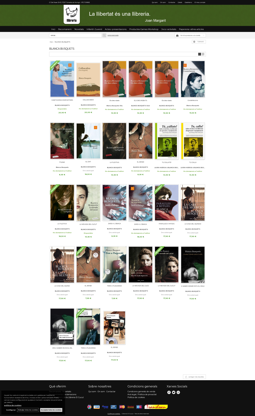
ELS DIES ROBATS (140, 100)
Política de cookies (136, 397)
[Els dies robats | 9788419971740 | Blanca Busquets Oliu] (114, 79)
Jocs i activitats (168, 29)
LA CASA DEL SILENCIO (193, 224)
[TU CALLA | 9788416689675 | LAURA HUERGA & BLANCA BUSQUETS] (192, 141)
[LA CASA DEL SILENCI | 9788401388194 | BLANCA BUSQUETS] (62, 264)
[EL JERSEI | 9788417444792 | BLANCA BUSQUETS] (140, 140)
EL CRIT (88, 162)
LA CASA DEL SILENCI (62, 286)
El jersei (62, 162)
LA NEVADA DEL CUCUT (88, 224)
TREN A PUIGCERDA (114, 286)
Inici (53, 29)
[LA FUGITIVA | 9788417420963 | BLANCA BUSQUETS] (114, 141)
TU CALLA (192, 162)
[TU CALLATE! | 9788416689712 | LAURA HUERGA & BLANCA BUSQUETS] (166, 141)
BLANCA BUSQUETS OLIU (140, 106)
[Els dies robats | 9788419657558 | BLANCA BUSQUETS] (166, 79)
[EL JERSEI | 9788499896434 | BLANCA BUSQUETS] (88, 264)
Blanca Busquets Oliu (114, 106)
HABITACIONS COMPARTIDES (62, 100)
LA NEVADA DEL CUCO (140, 286)
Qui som (155, 2)
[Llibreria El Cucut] (127, 15)
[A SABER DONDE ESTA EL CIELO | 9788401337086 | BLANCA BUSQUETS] (192, 264)
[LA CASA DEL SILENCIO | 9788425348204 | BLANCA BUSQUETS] (192, 202)
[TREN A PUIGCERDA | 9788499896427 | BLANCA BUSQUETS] (114, 264)
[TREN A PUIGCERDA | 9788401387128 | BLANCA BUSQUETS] (88, 326)
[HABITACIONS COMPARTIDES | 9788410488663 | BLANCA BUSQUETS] (62, 79)
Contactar (171, 2)
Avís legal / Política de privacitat (142, 394)
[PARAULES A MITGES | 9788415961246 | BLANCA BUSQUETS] (166, 202)
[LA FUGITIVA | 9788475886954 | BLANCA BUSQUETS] (62, 202)
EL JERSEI (140, 162)
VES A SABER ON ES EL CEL (62, 348)
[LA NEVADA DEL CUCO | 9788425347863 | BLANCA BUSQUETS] (140, 264)
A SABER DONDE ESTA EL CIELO (192, 286)
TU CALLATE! (166, 162)
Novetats (66, 391)
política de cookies (12, 405)
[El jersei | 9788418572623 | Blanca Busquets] (62, 140)
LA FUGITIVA (114, 162)
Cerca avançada (113, 35)
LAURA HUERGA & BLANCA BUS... (166, 167)
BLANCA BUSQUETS (62, 105)
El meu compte (200, 2)
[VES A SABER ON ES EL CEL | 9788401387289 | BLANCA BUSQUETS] (62, 326)
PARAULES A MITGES (166, 224)
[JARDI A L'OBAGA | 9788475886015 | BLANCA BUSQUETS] (140, 202)
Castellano (188, 2)
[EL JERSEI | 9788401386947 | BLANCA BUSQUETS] (114, 326)
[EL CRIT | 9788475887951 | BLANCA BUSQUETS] (88, 140)
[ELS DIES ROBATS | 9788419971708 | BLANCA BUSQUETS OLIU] (140, 79)
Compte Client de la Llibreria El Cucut (66, 397)
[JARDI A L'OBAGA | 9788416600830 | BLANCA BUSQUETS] (114, 202)
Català (180, 2)
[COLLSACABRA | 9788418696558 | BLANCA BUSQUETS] (88, 79)
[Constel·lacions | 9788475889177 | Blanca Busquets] (192, 79)
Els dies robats (114, 100)
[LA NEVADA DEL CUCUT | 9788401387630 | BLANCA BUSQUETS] (166, 264)
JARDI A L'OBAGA (114, 224)
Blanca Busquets (192, 105)
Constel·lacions (193, 100)
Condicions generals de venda (141, 391)
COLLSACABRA (88, 100)
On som (163, 2)
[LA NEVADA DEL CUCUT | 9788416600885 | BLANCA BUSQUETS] (88, 202)
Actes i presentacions (115, 29)
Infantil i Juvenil (94, 29)
